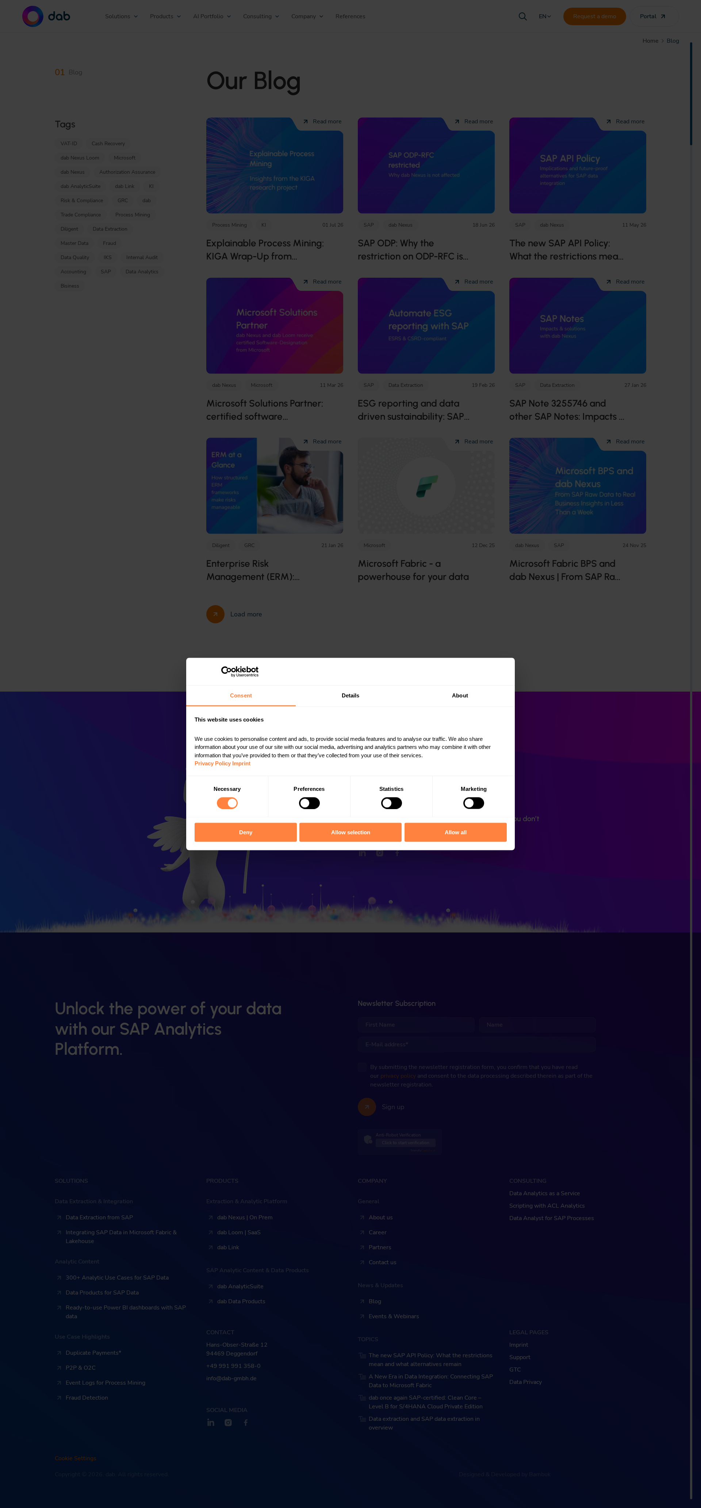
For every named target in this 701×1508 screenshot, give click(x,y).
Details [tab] (351, 695)
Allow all (456, 832)
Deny (245, 832)
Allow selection (350, 832)
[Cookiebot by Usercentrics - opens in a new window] (226, 671)
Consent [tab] (241, 695)
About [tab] (460, 695)
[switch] (309, 803)
